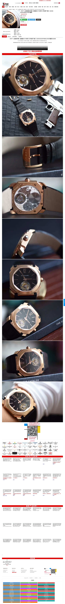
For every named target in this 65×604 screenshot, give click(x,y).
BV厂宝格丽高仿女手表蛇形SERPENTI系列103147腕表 (7, 491)
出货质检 (13, 571)
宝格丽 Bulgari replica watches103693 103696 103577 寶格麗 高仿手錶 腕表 (17, 460)
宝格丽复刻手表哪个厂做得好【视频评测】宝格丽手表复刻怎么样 (57, 476)
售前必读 (31, 570)
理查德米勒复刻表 (46, 585)
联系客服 (4, 571)
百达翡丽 (35, 6)
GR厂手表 (29, 592)
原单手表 (46, 588)
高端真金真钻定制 (11, 595)
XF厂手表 (29, 588)
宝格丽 (13, 9)
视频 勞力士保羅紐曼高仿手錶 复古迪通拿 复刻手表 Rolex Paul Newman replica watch (27, 541)
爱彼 (24, 6)
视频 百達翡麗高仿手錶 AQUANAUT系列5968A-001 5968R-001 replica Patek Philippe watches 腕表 (17, 510)
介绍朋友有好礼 (23, 571)
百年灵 (48, 6)
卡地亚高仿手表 (29, 585)
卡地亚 (10, 6)
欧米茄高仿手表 (29, 589)
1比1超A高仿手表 (11, 600)
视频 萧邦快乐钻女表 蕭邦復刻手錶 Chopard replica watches (57, 525)
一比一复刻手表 (46, 599)
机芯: (15, 34)
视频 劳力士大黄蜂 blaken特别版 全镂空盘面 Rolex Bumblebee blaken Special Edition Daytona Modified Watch (37, 542)
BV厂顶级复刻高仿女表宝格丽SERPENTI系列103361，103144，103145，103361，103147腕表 (47, 492)
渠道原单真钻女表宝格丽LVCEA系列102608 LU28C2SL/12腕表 (37, 491)
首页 (3, 6)
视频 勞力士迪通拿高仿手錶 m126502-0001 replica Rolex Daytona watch (17, 525)
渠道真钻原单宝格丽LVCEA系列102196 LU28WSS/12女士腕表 (56, 491)
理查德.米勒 (56, 6)
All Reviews (61, 11)
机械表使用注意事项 (33, 571)
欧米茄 (13, 6)
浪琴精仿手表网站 (46, 595)
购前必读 (9, 36)
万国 (15, 6)
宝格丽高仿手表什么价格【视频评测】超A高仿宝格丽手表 (47, 476)
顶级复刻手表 (29, 599)
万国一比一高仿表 (11, 584)
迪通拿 (11, 602)
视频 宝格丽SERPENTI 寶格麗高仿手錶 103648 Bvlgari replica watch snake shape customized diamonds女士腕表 (7, 461)
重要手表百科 (23, 572)
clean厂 (46, 600)
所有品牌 (6, 6)
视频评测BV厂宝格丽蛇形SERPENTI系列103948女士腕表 (27, 460)
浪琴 (45, 6)
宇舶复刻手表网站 (11, 592)
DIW (28, 600)
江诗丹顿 (39, 6)
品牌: (15, 30)
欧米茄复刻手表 (12, 596)
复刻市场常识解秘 (24, 570)
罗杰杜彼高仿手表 (46, 596)
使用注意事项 (14, 36)
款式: (15, 31)
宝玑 (52, 6)
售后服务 (20, 36)
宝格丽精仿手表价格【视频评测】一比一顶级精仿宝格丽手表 (37, 476)
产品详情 (4, 36)
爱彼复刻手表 (11, 585)
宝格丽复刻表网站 (29, 595)
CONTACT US (5, 572)
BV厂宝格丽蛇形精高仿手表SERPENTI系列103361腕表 (17, 491)
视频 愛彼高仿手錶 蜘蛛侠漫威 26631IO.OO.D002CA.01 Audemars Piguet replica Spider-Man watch (47, 526)
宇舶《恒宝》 (31, 6)
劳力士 (18, 6)
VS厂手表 (11, 589)
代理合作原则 (5, 570)
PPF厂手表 (46, 592)
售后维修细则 (32, 572)
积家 (42, 6)
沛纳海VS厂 (28, 596)
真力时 (27, 6)
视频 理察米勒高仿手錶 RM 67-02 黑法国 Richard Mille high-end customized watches (7, 510)
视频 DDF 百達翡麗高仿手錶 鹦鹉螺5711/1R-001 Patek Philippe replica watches (57, 541)
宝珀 (50, 6)
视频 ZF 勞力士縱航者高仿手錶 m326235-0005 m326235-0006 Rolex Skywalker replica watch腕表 (47, 510)
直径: (15, 33)
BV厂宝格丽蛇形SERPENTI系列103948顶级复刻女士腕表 (47, 460)
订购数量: (22, 21)
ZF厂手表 (29, 584)
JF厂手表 (11, 588)
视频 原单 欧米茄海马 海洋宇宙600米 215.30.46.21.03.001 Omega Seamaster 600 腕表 (37, 510)
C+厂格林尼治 (11, 599)
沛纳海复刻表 (46, 589)
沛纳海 (21, 6)
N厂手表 (46, 584)
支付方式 (13, 570)
